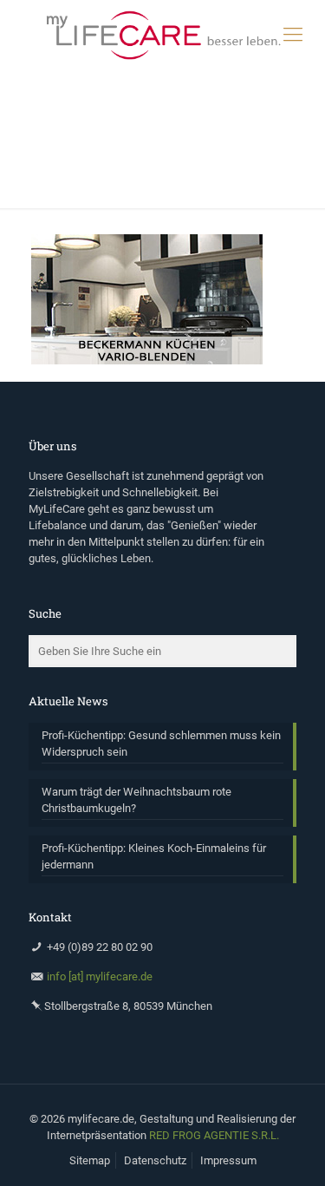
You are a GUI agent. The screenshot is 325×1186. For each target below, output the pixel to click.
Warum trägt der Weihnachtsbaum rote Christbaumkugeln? (136, 800)
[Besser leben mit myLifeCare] (162, 35)
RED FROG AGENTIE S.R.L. (214, 1135)
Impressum (228, 1160)
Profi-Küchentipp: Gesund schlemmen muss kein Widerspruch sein (161, 743)
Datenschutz (155, 1160)
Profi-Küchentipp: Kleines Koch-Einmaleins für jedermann (154, 856)
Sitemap (89, 1160)
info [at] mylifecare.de (100, 976)
